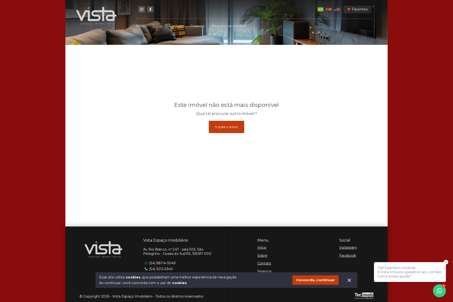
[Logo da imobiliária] (104, 250)
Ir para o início (226, 127)
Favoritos (360, 9)
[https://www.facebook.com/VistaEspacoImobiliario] (150, 9)
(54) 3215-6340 (161, 269)
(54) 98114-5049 (162, 263)
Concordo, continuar (315, 280)
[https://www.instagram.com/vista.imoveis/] (141, 9)
